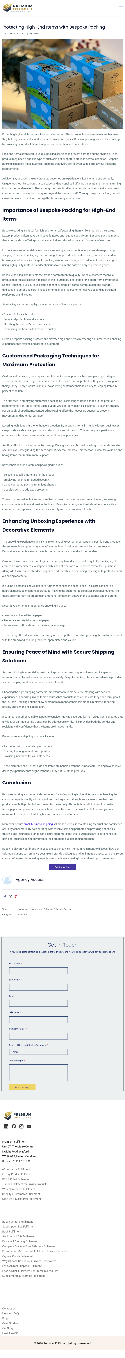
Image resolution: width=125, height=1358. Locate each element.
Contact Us (9, 1308)
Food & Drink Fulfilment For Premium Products (30, 1271)
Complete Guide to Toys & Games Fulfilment (29, 1246)
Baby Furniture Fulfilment (17, 1221)
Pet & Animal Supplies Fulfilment (22, 1265)
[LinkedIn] (6, 1126)
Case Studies (10, 1323)
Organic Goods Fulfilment (17, 1256)
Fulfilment (22, 914)
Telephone (15, 1012)
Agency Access (32, 33)
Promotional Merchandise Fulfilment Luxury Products (34, 1251)
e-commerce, (24, 909)
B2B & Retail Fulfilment (16, 1179)
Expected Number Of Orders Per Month (28, 1045)
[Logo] (17, 8)
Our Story (8, 1328)
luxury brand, (37, 909)
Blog (5, 1318)
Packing (67, 909)
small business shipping (38, 824)
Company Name (18, 1029)
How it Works (10, 1333)
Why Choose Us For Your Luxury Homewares (29, 1261)
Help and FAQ (10, 1313)
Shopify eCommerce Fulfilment (21, 1194)
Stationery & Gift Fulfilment (18, 1236)
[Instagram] (21, 1126)
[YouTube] (29, 1126)
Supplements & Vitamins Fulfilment (23, 1275)
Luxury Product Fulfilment (17, 1174)
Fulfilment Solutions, (54, 909)
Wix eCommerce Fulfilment (19, 1189)
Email (12, 996)
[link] (62, 41)
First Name (15, 963)
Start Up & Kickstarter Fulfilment (21, 1198)
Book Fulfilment (11, 1231)
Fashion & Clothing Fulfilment (20, 1241)
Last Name (15, 979)
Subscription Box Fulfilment (18, 1226)
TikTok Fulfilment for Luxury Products (24, 1184)
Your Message (17, 1060)
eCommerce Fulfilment (16, 1169)
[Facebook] (14, 1126)
